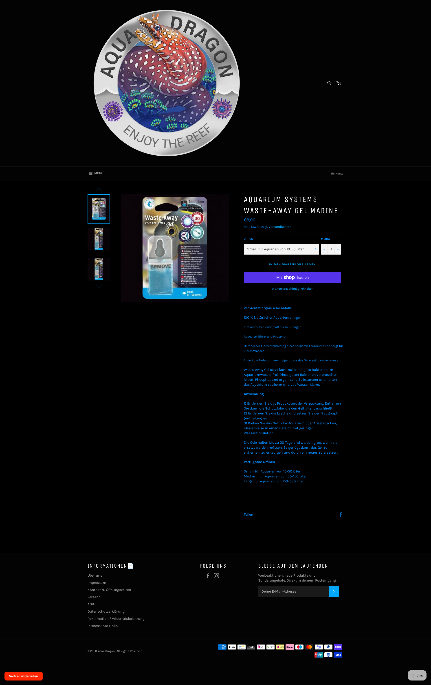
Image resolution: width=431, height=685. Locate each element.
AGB (91, 604)
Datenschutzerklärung (106, 611)
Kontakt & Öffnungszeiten (109, 590)
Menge (325, 238)
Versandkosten (280, 227)
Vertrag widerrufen (23, 676)
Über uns (95, 575)
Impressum (97, 582)
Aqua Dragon (106, 651)
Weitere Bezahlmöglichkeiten (292, 289)
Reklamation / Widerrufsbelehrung (116, 618)
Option (248, 238)
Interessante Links (103, 626)
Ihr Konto (337, 173)
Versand (94, 597)
